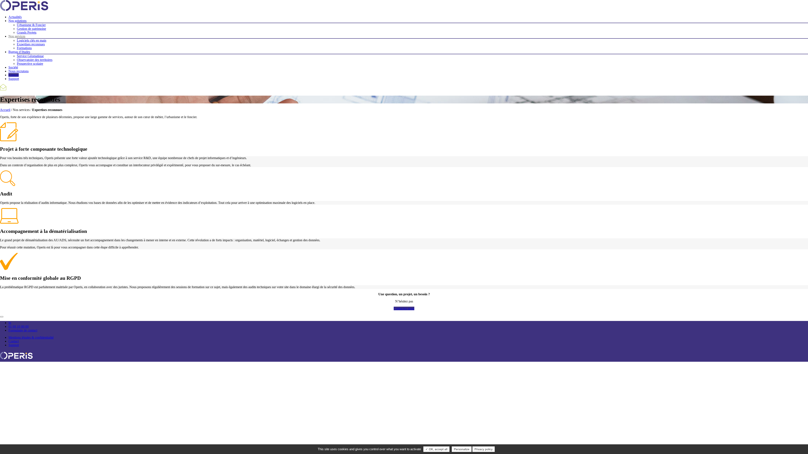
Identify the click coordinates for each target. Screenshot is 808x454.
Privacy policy (483, 449)
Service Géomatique (30, 56)
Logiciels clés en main (31, 40)
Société (13, 67)
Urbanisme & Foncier (31, 25)
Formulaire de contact (22, 330)
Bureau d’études (19, 52)
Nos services (16, 36)
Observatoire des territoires (34, 60)
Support (13, 79)
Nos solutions (17, 20)
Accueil (5, 110)
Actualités (15, 17)
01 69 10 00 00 (18, 326)
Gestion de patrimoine (31, 28)
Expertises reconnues (31, 44)
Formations (24, 48)
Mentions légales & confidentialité (31, 337)
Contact (13, 75)
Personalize (461, 449)
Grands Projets (26, 32)
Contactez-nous (404, 308)
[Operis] (16, 360)
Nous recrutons (18, 71)
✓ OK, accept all (436, 449)
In (9, 323)
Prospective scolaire (30, 63)
